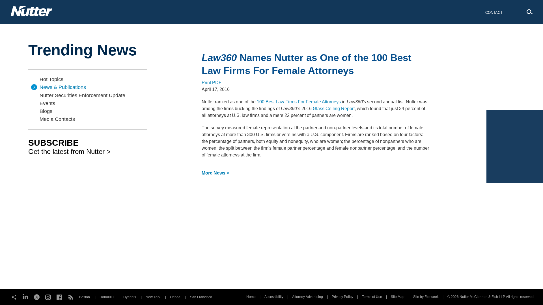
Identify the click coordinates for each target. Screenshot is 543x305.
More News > (215, 173)
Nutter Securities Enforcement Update (82, 95)
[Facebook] (59, 296)
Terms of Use (372, 297)
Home (251, 297)
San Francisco (201, 297)
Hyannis (129, 297)
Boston (84, 297)
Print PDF (211, 82)
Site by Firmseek (426, 297)
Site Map (397, 297)
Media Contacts (57, 119)
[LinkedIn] (25, 296)
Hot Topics (51, 79)
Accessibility (273, 297)
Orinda (175, 297)
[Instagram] (48, 296)
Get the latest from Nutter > (69, 146)
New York (153, 297)
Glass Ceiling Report (334, 108)
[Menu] (515, 12)
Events (47, 103)
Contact (494, 12)
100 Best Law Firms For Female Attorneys (299, 101)
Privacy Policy (342, 297)
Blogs (46, 111)
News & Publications (63, 87)
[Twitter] (37, 296)
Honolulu (107, 297)
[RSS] (71, 296)
